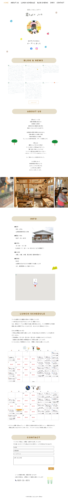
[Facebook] (31, 48)
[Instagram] (36, 48)
